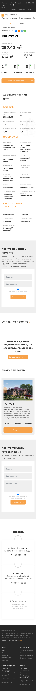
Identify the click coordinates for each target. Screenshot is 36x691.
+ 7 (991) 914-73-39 (24, 9)
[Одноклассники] (19, 31)
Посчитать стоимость (16, 81)
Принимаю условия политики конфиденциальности (18, 292)
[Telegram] (22, 31)
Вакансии (5, 660)
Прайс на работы (26, 658)
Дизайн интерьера (26, 655)
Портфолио (6, 653)
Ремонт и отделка (9, 18)
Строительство (25, 18)
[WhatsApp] (24, 31)
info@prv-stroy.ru (18, 601)
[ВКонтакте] (16, 31)
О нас (4, 650)
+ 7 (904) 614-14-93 (18, 555)
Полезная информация (6, 656)
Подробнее (18, 430)
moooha (19, 640)
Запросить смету (16, 357)
